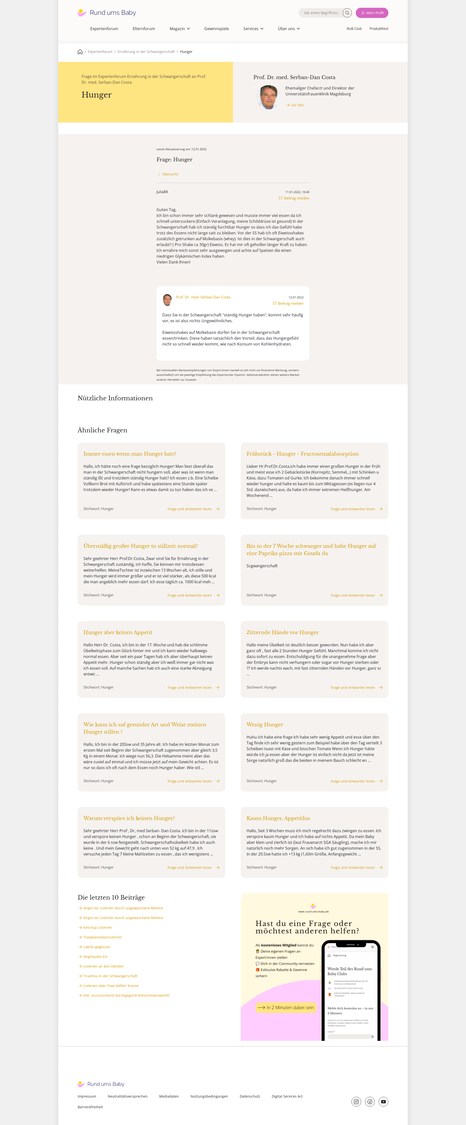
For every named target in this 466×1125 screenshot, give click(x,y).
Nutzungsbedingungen (209, 1096)
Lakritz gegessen (96, 946)
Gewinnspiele (216, 28)
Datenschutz (250, 1096)
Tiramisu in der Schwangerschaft (110, 976)
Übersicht (170, 174)
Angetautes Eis (95, 956)
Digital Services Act (287, 1096)
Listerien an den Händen (103, 966)
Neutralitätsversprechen (128, 1096)
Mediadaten (169, 1096)
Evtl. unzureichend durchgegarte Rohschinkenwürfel (126, 995)
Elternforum (144, 28)
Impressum (87, 1096)
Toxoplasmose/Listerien (102, 937)
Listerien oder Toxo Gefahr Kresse (111, 985)
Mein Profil (375, 12)
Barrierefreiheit (90, 1107)
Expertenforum (104, 28)
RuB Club (354, 28)
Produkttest (379, 28)
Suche (347, 12)
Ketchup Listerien (97, 927)
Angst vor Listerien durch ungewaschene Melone (123, 908)
